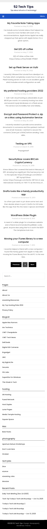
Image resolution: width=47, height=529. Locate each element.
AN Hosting (6, 394)
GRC (4, 357)
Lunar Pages (7, 409)
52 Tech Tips (23, 6)
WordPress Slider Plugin (23, 215)
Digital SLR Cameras (10, 347)
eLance (5, 471)
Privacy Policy (7, 310)
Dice (4, 466)
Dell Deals (6, 342)
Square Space (8, 419)
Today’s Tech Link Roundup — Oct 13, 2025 (19, 513)
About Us (6, 295)
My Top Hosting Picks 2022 (12, 305)
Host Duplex (7, 404)
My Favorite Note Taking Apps (23, 23)
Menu (42, 16)
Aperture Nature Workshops (13, 444)
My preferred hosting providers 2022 (23, 90)
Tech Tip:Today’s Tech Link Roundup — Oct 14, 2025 (22, 499)
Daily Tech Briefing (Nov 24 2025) (15, 493)
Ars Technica (7, 327)
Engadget (6, 352)
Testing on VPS (24, 143)
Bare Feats (6, 432)
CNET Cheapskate (9, 332)
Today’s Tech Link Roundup (13, 508)
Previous (16, 264)
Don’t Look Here (8, 449)
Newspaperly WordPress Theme (28, 524)
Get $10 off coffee (23, 49)
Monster (5, 481)
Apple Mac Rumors (9, 322)
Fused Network (8, 399)
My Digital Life (7, 362)
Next (32, 264)
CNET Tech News (9, 337)
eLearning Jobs (8, 476)
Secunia (5, 367)
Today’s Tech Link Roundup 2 (13, 503)
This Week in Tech (9, 382)
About (4, 290)
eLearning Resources (10, 300)
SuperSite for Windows (11, 377)
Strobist (5, 454)
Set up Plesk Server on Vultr (23, 67)
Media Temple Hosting (11, 414)
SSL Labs (5, 372)
